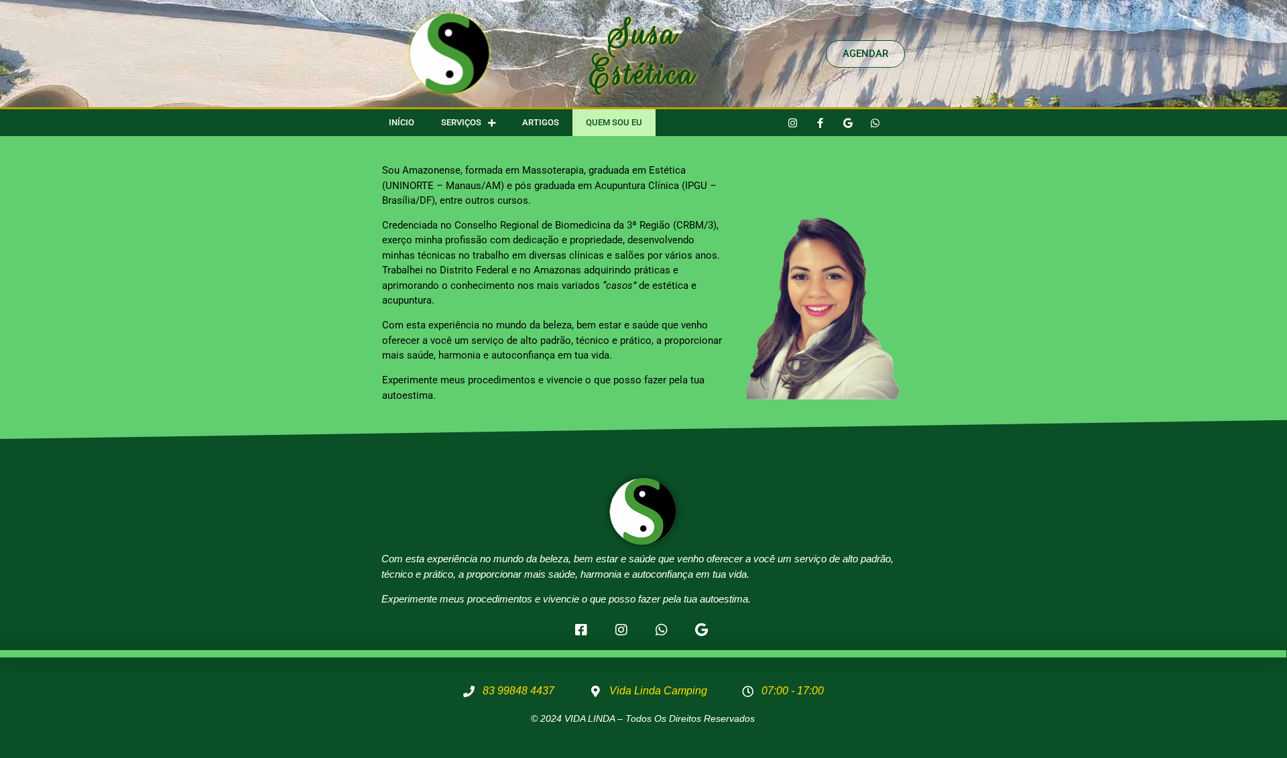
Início (401, 122)
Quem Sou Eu (614, 122)
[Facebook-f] (820, 123)
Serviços (461, 122)
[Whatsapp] (875, 123)
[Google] (848, 123)
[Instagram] (793, 123)
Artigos (540, 122)
